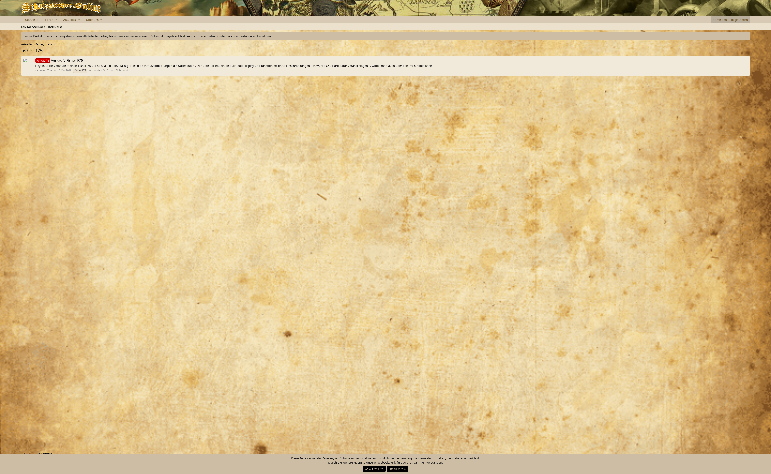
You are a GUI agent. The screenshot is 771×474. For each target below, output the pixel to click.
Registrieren (55, 26)
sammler (40, 70)
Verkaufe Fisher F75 (59, 60)
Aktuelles (69, 20)
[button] (56, 19)
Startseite (31, 20)
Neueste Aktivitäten (33, 26)
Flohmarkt (122, 70)
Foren (49, 20)
